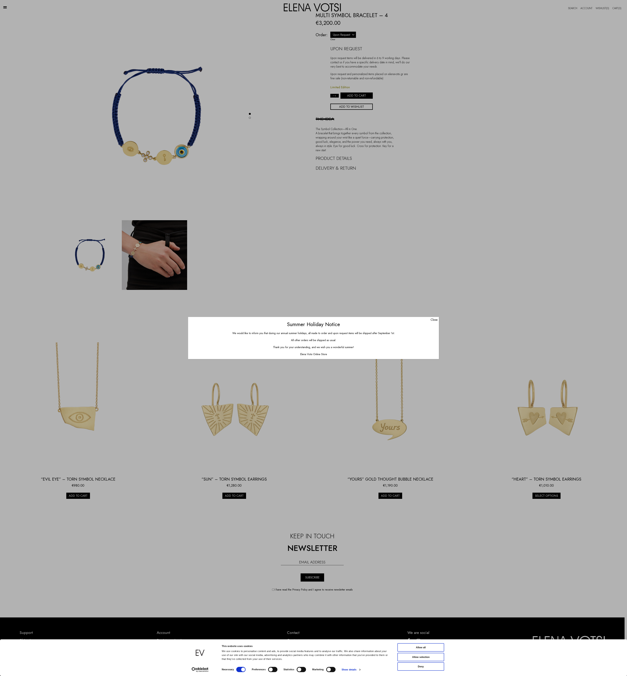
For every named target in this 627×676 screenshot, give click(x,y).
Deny (421, 666)
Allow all (421, 647)
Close (434, 320)
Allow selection (421, 657)
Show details (349, 669)
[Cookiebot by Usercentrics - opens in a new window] (200, 669)
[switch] (272, 669)
